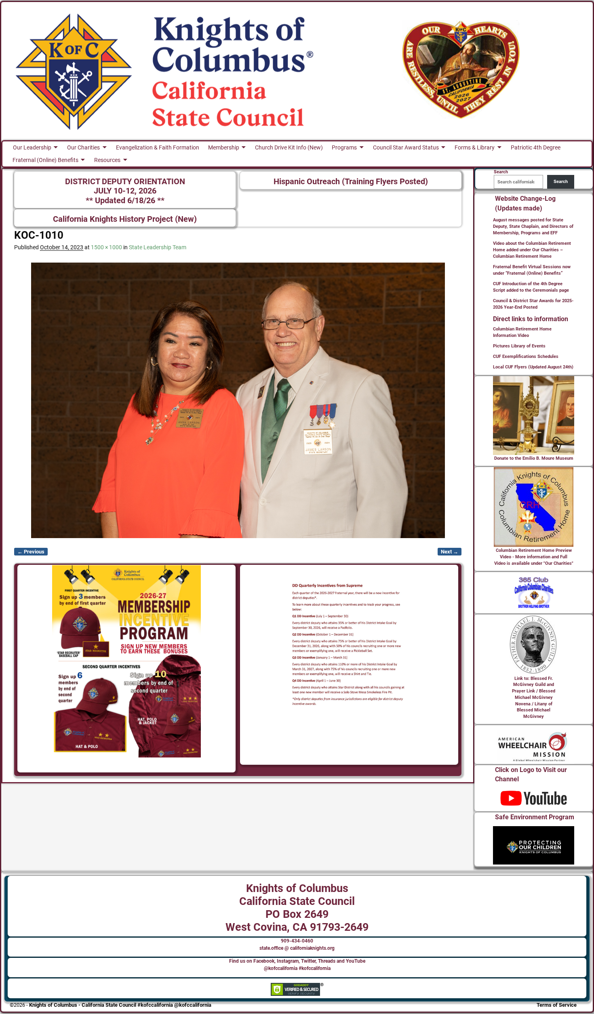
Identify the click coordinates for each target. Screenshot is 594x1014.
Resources (107, 160)
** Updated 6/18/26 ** (125, 200)
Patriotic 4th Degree (535, 147)
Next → (449, 552)
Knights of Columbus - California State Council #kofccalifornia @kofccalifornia (120, 1005)
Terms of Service (557, 1005)
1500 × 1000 (106, 247)
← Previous (30, 552)
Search (561, 181)
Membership (223, 147)
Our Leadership (32, 147)
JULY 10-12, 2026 (125, 191)
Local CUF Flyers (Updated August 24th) (533, 367)
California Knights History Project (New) (125, 219)
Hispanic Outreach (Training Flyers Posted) (351, 181)
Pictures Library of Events (519, 346)
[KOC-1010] (237, 401)
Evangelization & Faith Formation (157, 147)
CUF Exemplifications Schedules (525, 356)
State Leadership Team (157, 247)
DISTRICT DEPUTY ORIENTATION (125, 181)
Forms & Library (475, 147)
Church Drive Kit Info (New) (289, 147)
